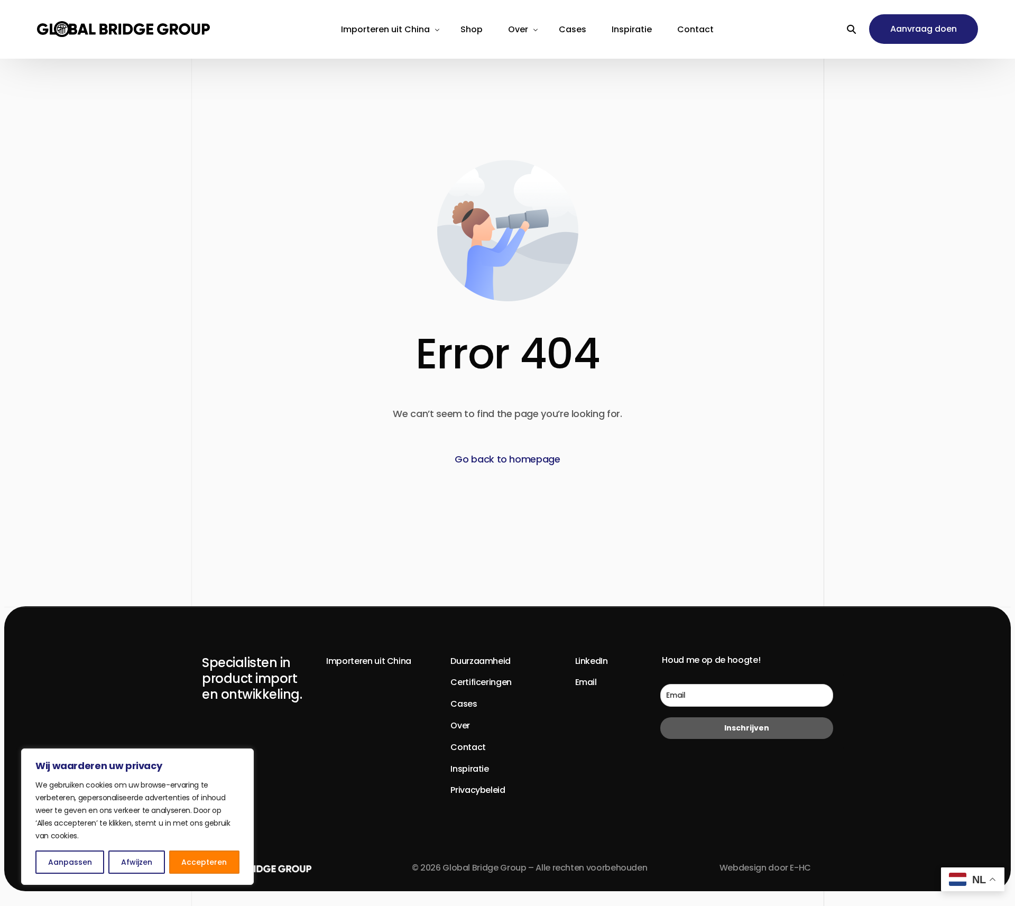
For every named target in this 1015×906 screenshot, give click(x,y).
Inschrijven (746, 728)
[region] (137, 816)
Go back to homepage (507, 459)
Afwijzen (136, 862)
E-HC (800, 868)
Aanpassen (70, 862)
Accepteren (204, 862)
